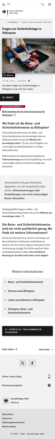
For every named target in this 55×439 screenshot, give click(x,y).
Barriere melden (9, 426)
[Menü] (49, 4)
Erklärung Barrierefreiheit (13, 422)
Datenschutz (7, 414)
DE (3, 4)
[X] (23, 363)
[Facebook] (33, 363)
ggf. (21, 248)
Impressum (7, 418)
